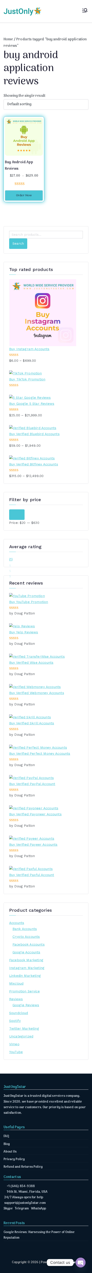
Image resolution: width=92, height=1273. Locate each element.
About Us (10, 1151)
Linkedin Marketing (25, 976)
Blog (7, 1144)
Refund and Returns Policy (23, 1167)
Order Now (24, 195)
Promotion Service (24, 991)
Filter (17, 515)
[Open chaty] (81, 1262)
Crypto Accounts (26, 937)
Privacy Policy (14, 1159)
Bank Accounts (25, 929)
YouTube (16, 1052)
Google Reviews (26, 1005)
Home (8, 39)
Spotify (15, 1021)
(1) (11, 559)
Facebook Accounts (29, 944)
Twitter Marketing (24, 1029)
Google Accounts (26, 952)
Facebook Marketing (26, 960)
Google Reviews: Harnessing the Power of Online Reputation (39, 1235)
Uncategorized (21, 1036)
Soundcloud (18, 1013)
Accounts (16, 923)
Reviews (16, 999)
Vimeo (14, 1044)
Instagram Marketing (26, 968)
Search (18, 244)
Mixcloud (16, 984)
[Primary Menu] (84, 11)
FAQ (6, 1136)
